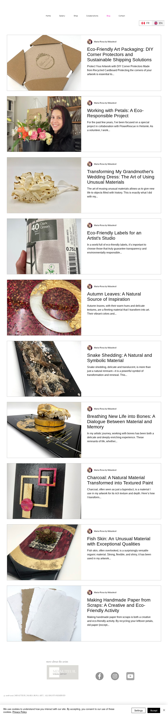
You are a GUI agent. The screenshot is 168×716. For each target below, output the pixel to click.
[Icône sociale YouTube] (130, 676)
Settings (138, 710)
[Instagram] (115, 676)
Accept (153, 710)
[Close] (164, 710)
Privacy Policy (19, 712)
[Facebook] (99, 676)
